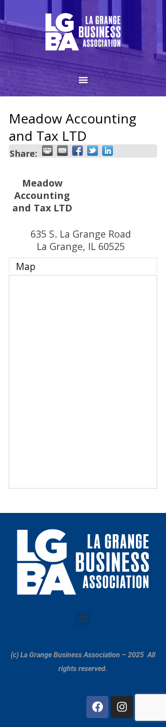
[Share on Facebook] (77, 150)
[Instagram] (122, 707)
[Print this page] (47, 150)
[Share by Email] (62, 150)
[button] (83, 80)
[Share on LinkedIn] (107, 150)
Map (25, 266)
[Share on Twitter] (92, 150)
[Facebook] (97, 707)
